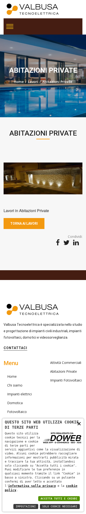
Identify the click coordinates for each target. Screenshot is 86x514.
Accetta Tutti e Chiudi (59, 498)
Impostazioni (26, 506)
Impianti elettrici (19, 394)
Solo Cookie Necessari (59, 506)
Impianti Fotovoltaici (66, 380)
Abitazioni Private (57, 81)
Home (19, 81)
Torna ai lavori (24, 223)
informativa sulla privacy (32, 486)
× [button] (79, 423)
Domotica (15, 403)
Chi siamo (14, 385)
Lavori (33, 81)
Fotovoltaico (17, 411)
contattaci (15, 348)
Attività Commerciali (65, 362)
